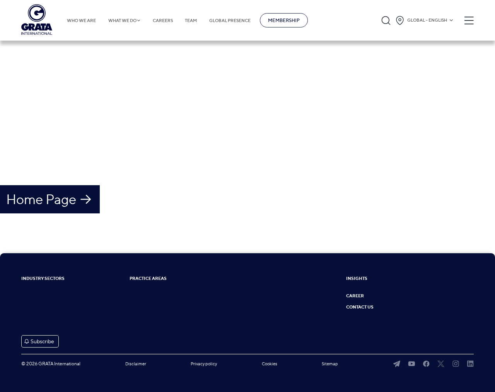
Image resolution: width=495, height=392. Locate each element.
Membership (284, 20)
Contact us (360, 307)
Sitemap (330, 363)
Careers (163, 20)
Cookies (269, 363)
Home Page (41, 199)
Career (355, 296)
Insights (356, 278)
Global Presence (230, 20)
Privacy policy (204, 363)
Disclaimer (135, 363)
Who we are (81, 20)
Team (191, 20)
